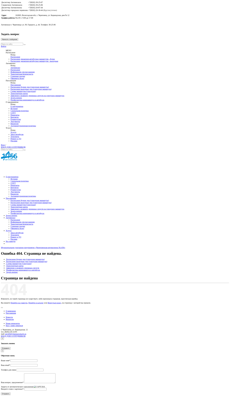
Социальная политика (20, 111)
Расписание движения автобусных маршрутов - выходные (34, 61)
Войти (3, 46)
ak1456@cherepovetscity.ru (15, 334)
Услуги (13, 132)
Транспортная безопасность (22, 74)
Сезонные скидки (18, 76)
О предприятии (17, 106)
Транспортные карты (19, 93)
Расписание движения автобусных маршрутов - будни (33, 59)
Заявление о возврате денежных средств (22, 268)
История (14, 109)
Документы (15, 121)
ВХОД (4, 147)
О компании (11, 311)
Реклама (14, 141)
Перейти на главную (19, 303)
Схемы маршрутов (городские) (23, 91)
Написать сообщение (9, 39)
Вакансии (15, 124)
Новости (9, 317)
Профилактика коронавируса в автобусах (27, 100)
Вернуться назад (54, 303)
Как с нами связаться (14, 326)
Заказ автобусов (17, 134)
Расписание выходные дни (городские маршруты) (31, 89)
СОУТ (13, 113)
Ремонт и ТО (16, 139)
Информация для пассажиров (23, 72)
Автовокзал (15, 68)
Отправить (6, 348)
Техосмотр (15, 137)
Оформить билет (17, 78)
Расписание (15, 57)
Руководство (16, 119)
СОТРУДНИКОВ (18, 147)
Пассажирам (16, 85)
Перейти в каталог (36, 303)
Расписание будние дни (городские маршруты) (30, 87)
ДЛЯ (9, 147)
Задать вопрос (16, 98)
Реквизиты (15, 115)
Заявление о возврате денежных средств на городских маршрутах (37, 96)
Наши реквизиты (13, 323)
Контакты (15, 117)
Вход (3, 145)
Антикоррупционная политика (23, 126)
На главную (10, 241)
